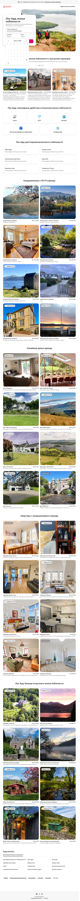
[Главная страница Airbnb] (7, 6)
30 (26, 60)
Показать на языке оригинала (53, 2)
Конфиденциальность (36, 898)
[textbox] (12, 36)
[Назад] (36, 65)
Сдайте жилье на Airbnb (67, 6)
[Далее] (42, 65)
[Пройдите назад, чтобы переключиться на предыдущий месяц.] (8, 40)
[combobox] (19, 31)
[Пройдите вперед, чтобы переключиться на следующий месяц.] (26, 40)
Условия (46, 898)
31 (8, 63)
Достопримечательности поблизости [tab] (13, 854)
